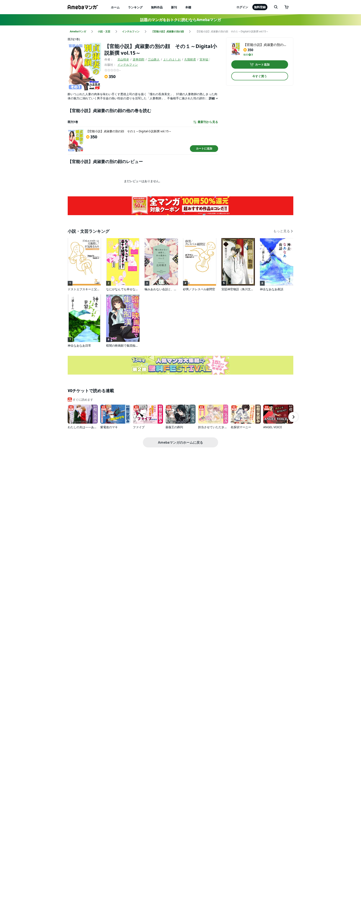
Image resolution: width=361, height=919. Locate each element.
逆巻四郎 (138, 59)
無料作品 (157, 7)
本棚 (188, 7)
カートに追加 (204, 148)
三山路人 (154, 59)
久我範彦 (190, 59)
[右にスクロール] (293, 417)
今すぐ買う (259, 76)
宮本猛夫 (205, 59)
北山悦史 (123, 59)
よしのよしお (172, 59)
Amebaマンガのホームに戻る (180, 442)
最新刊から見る (208, 122)
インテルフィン (127, 65)
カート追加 (262, 64)
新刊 (174, 7)
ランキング (135, 7)
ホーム (115, 7)
